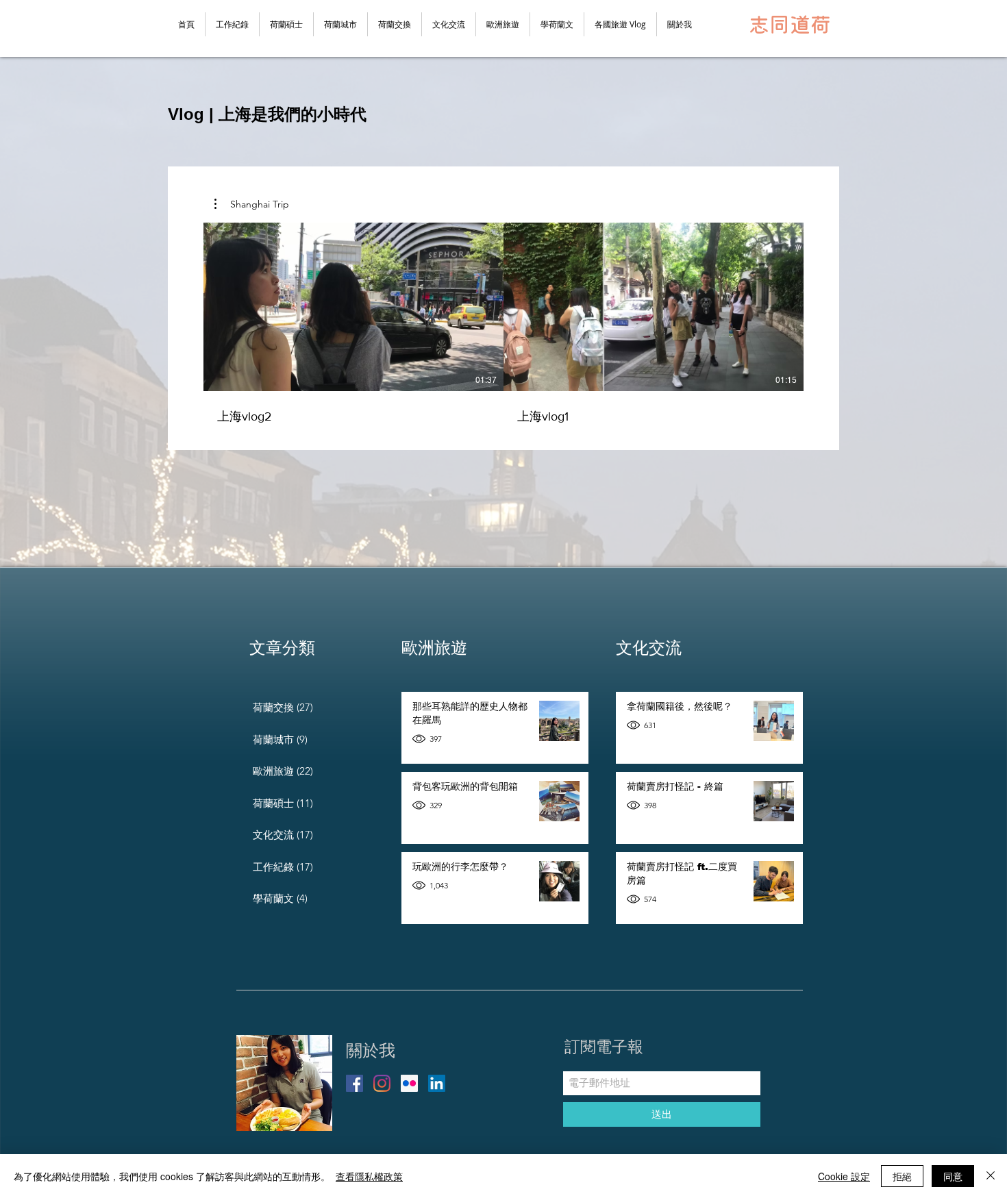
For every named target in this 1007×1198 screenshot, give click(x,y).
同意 (952, 1176)
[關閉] (990, 1176)
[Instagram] (381, 1083)
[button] (620, 24)
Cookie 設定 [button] (844, 1176)
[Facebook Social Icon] (354, 1083)
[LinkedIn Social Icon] (436, 1083)
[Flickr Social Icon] (409, 1083)
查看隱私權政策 (369, 1176)
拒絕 (902, 1176)
